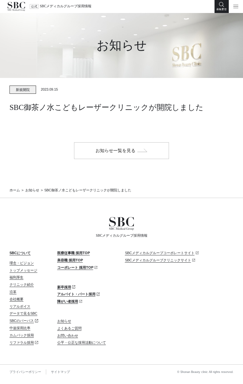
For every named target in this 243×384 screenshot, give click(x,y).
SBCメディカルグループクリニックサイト (158, 260)
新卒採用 (64, 287)
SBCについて (20, 253)
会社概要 (16, 299)
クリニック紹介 (21, 284)
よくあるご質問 (69, 328)
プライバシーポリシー (25, 372)
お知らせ (32, 190)
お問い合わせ (67, 335)
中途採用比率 (19, 328)
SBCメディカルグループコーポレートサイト (160, 253)
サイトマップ (60, 372)
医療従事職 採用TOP (73, 253)
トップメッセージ (23, 270)
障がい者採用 (67, 301)
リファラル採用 (21, 342)
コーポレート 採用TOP (75, 267)
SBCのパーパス (21, 321)
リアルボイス (19, 306)
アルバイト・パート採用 (76, 294)
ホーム (14, 190)
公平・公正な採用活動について (81, 342)
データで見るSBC (23, 313)
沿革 (12, 292)
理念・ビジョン (21, 263)
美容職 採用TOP (70, 260)
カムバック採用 (21, 335)
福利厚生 (16, 277)
